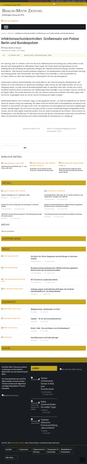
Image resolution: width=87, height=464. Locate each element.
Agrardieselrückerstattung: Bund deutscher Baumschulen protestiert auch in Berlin (71, 170)
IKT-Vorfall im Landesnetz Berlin (44, 280)
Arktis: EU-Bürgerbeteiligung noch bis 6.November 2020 (61, 129)
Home (3, 33)
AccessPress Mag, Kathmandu (49, 443)
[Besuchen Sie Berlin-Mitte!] (10, 21)
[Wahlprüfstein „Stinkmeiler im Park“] (14, 309)
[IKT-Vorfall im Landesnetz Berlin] (14, 280)
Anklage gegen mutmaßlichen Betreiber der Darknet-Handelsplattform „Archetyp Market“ (52, 290)
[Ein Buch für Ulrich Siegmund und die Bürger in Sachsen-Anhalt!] (14, 256)
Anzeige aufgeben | (71, 1)
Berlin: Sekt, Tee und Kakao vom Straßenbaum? (50, 328)
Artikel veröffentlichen (57, 1)
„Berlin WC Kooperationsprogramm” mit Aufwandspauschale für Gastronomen (21, 215)
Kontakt (9, 449)
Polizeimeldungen (40, 55)
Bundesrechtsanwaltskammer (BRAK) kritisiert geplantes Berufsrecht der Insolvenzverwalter (63, 205)
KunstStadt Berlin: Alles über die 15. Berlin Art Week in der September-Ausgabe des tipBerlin (63, 196)
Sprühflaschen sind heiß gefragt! (44, 338)
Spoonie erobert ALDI (31, 128)
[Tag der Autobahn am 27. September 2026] (22, 191)
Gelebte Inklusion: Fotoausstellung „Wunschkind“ (49, 423)
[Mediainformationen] (15, 396)
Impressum (24, 449)
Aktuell (10, 33)
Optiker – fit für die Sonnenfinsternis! (46, 319)
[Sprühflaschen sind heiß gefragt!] (14, 337)
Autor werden (82, 1)
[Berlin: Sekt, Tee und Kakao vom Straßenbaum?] (14, 328)
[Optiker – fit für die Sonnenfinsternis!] (14, 318)
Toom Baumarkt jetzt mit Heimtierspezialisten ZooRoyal (63, 214)
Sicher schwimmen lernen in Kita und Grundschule (47, 383)
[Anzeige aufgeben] (77, 1)
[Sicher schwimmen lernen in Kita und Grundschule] (35, 379)
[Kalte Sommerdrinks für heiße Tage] (35, 405)
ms (4, 55)
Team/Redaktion (49, 199)
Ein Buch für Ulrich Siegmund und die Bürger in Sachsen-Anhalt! (20, 205)
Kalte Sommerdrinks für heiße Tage (48, 404)
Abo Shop (9, 458)
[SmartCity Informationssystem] (68, 4)
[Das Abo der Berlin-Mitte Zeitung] (73, 370)
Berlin (32, 55)
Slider (50, 55)
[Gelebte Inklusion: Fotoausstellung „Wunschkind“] (35, 421)
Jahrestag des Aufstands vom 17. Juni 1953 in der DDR (14, 167)
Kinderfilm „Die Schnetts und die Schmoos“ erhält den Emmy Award (41, 169)
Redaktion (4, 197)
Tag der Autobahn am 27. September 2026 (15, 195)
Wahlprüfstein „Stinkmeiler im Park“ (45, 309)
